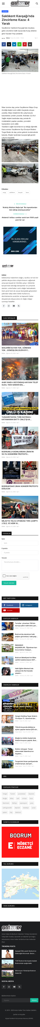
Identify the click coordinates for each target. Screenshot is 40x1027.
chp (11, 812)
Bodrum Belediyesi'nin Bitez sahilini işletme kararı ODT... (25, 659)
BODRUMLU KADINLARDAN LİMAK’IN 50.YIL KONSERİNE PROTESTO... (18, 453)
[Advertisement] (20, 90)
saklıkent (12, 192)
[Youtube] (14, 987)
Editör (8, 38)
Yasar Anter (18, 732)
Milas (11, 798)
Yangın (5, 794)
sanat (33, 808)
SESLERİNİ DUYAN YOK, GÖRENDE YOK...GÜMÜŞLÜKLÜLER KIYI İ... (16, 349)
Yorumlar (6, 533)
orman (24, 798)
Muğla (5, 798)
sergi (4, 192)
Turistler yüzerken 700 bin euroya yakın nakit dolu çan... (26, 624)
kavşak (20, 192)
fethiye (14, 803)
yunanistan (21, 794)
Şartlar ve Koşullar (19, 1014)
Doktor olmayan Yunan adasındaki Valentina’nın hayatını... (24, 751)
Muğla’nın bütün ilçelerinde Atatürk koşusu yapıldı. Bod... (26, 739)
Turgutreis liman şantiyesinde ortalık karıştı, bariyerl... (26, 762)
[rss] (19, 987)
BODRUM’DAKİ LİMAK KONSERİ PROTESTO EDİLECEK (20, 487)
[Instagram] (9, 987)
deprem (17, 808)
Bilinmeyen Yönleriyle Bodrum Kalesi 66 (25, 972)
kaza (27, 192)
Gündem (5, 11)
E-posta (4, 548)
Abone (34, 1000)
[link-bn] (20, 240)
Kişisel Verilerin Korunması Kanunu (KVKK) (19, 1018)
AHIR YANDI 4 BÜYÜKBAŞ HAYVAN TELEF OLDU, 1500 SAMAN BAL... (20, 383)
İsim (3, 539)
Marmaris (6, 803)
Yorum (4, 558)
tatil (18, 798)
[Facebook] (4, 987)
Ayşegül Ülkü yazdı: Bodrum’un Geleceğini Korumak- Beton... (25, 952)
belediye (26, 808)
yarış (31, 803)
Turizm (12, 794)
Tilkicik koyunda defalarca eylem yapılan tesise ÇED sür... (26, 728)
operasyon (23, 803)
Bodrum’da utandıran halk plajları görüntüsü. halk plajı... (26, 635)
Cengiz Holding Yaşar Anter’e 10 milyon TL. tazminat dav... (26, 717)
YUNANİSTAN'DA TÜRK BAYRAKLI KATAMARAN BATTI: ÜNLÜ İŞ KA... (17, 418)
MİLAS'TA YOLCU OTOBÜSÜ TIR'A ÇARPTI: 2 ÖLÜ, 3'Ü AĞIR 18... (20, 522)
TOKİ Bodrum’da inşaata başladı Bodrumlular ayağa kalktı (26, 962)
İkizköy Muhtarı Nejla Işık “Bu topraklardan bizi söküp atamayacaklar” (20, 208)
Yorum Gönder (9, 583)
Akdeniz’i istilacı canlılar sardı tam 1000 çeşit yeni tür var (20, 218)
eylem (5, 812)
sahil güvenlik (7, 808)
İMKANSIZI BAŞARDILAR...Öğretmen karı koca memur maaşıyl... (26, 647)
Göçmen (31, 794)
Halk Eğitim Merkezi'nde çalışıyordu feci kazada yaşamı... (24, 671)
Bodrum (18, 812)
